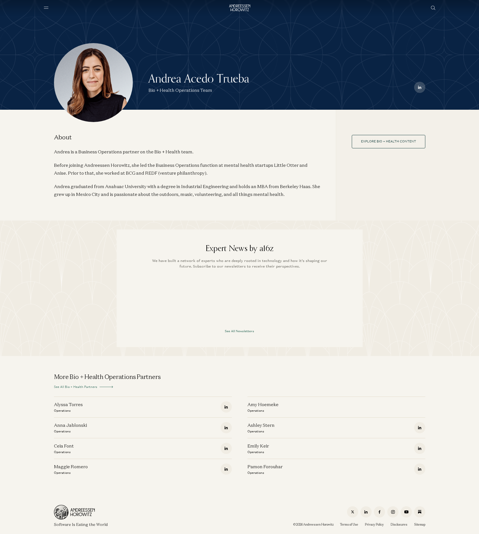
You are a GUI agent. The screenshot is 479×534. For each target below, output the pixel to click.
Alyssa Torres (68, 404)
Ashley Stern (261, 425)
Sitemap (419, 524)
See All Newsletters (239, 331)
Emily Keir (258, 446)
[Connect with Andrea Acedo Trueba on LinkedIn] (419, 87)
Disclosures (399, 524)
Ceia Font (64, 446)
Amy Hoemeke (263, 404)
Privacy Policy (374, 524)
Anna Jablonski (70, 425)
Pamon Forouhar (265, 466)
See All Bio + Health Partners (75, 387)
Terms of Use (349, 524)
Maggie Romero (71, 466)
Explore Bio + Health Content (388, 141)
